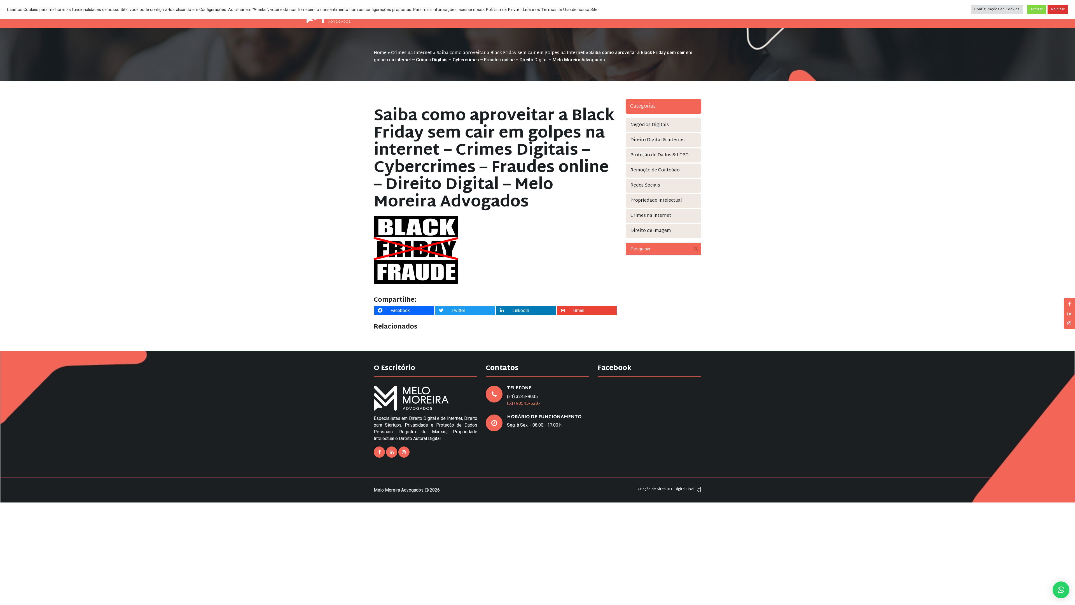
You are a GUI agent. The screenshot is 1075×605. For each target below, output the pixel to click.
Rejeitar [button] (1058, 9)
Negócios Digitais (649, 125)
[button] (1061, 589)
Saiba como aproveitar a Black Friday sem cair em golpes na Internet (510, 53)
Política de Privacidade (508, 10)
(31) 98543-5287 (524, 404)
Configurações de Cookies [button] (997, 9)
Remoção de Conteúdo (655, 170)
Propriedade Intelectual (656, 201)
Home (380, 53)
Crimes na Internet (411, 53)
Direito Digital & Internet (657, 140)
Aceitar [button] (1036, 9)
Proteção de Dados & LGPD (659, 155)
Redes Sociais (645, 186)
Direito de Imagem (650, 231)
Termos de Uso (556, 10)
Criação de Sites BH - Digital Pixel (666, 489)
